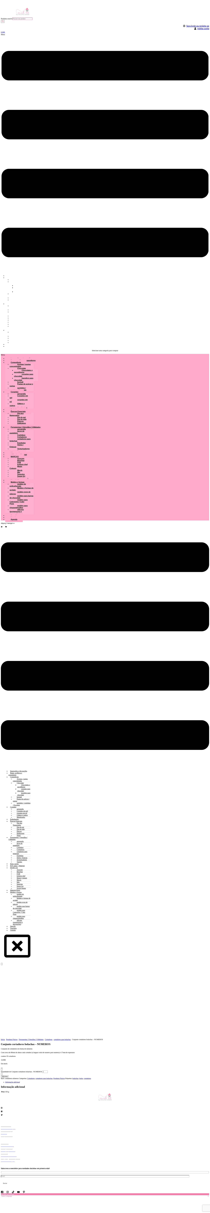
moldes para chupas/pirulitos (19, 507)
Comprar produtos (17, 307)
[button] (105, 153)
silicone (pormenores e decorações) (17, 511)
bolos (81, 1078)
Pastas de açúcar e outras (21, 385)
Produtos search (6, 19)
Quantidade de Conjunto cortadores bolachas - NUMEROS (21, 1072)
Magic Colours (16, 467)
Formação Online (18, 295)
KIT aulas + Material (18, 327)
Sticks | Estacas (16, 446)
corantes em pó (19, 401)
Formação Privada (18, 301)
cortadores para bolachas (20, 440)
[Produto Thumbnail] (2, 964)
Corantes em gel (19, 397)
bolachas (75, 1078)
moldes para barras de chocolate (21, 497)
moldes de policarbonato (18, 485)
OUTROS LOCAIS (24, 282)
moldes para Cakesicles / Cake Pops (19, 502)
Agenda (14, 346)
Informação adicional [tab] (12, 1082)
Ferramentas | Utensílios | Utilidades (18, 838)
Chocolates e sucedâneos (23, 371)
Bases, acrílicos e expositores (15, 774)
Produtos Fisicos (12, 1039)
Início (3, 1039)
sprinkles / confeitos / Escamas (18, 389)
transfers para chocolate (23, 379)
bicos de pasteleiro (17, 432)
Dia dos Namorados (17, 313)
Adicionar (5, 1076)
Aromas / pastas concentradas (20, 365)
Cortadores (48, 1039)
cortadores (87, 1078)
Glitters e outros (17, 405)
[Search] (3, 21)
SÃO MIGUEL (19, 289)
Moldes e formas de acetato (21, 489)
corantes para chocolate (23, 375)
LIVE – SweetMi (16, 333)
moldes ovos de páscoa (20, 493)
